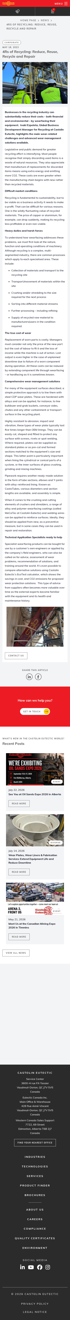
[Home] (8, 3)
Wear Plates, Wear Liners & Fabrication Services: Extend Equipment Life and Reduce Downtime (32, 859)
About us (35, 1209)
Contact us (16, 655)
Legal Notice (35, 1311)
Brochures (35, 1195)
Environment (35, 1247)
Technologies (35, 1166)
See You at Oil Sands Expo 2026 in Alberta (34, 794)
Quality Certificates (35, 1238)
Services (35, 1176)
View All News (16, 953)
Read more (19, 803)
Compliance (35, 1228)
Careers (35, 1219)
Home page (28, 20)
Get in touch (32, 711)
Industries (35, 1156)
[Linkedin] (29, 675)
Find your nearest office (35, 1142)
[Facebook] (38, 675)
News (45, 20)
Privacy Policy (35, 1303)
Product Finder (35, 1185)
